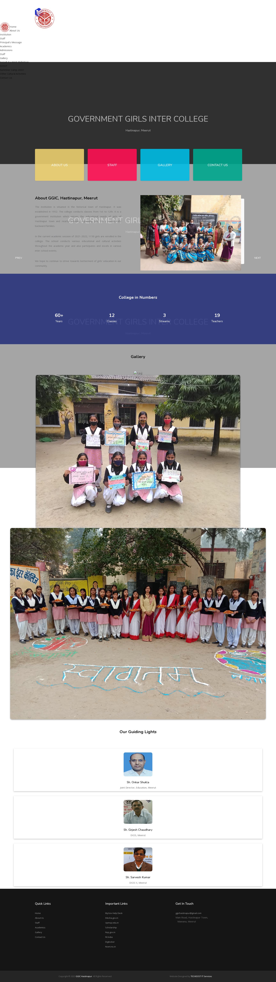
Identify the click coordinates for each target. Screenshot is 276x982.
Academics (40, 927)
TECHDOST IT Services (201, 976)
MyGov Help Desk (114, 913)
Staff (2, 38)
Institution (5, 34)
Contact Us (40, 937)
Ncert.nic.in (110, 946)
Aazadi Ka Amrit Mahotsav (196, 23)
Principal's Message (112, 31)
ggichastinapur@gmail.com (227, 3)
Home (38, 913)
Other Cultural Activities (195, 35)
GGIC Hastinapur (84, 976)
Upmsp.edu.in (112, 922)
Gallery (38, 932)
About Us (39, 917)
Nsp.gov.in (110, 932)
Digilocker (110, 941)
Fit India (109, 937)
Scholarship (111, 927)
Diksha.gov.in (111, 917)
